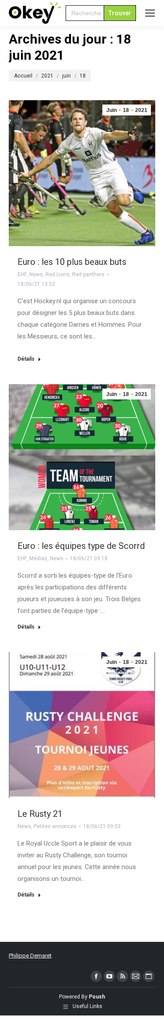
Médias (38, 558)
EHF (22, 274)
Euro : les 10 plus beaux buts (71, 262)
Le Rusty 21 (40, 814)
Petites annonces (55, 826)
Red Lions (57, 274)
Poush (97, 997)
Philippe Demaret (30, 955)
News (36, 274)
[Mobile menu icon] (150, 13)
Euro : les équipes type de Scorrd (81, 546)
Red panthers (88, 274)
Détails (26, 359)
